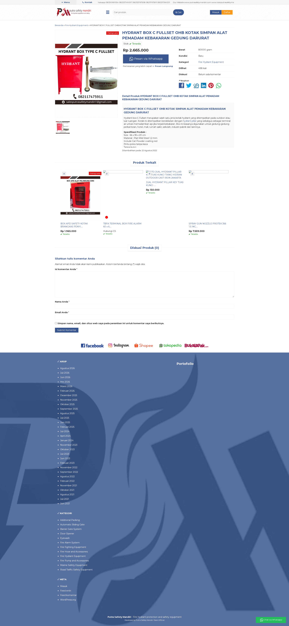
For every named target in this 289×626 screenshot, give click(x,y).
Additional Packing (70, 520)
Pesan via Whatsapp (148, 58)
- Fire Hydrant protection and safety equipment (145, 617)
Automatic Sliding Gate (72, 524)
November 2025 (68, 400)
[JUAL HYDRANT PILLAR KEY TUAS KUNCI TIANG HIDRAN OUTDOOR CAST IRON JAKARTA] (166, 174)
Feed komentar (68, 595)
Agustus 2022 (67, 476)
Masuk (215, 12)
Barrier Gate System (71, 529)
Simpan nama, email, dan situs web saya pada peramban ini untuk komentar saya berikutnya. (110, 323)
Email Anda (61, 312)
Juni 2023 (65, 458)
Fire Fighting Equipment (73, 547)
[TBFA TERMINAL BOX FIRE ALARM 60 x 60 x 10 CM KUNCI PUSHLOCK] (123, 195)
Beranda (59, 25)
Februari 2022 (67, 481)
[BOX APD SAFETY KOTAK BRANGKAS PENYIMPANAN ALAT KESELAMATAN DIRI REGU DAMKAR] (80, 195)
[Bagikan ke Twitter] (189, 87)
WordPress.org (68, 599)
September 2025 (69, 409)
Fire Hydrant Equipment (76, 25)
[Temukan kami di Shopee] (144, 345)
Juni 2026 (65, 377)
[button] (178, 12)
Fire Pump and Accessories (74, 560)
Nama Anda (61, 301)
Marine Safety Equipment (73, 565)
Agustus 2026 (67, 368)
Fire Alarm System (70, 542)
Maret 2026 (66, 386)
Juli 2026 (64, 372)
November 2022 (68, 467)
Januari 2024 (66, 440)
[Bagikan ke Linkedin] (204, 87)
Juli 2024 (64, 431)
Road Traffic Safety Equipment (76, 569)
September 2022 (69, 472)
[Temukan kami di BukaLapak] (196, 345)
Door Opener (67, 533)
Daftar (227, 12)
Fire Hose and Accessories (74, 551)
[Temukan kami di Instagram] (118, 345)
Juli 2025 (64, 418)
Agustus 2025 (67, 413)
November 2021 (68, 485)
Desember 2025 (68, 395)
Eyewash (65, 538)
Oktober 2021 (67, 490)
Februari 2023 (67, 463)
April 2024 (65, 436)
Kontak (88, 2)
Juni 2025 (65, 422)
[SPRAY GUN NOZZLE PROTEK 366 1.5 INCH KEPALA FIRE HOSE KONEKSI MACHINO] (208, 195)
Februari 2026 (67, 390)
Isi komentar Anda (65, 269)
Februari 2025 (67, 427)
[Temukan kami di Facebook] (92, 345)
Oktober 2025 (67, 404)
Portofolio (185, 364)
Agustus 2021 (67, 494)
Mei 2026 (65, 381)
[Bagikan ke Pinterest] (211, 87)
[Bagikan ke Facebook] (182, 87)
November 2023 (68, 445)
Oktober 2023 (67, 449)
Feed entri (65, 590)
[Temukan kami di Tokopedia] (170, 345)
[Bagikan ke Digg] (197, 87)
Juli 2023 (64, 454)
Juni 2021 (65, 503)
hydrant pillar (189, 121)
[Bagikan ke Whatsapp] (219, 87)
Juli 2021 (64, 499)
